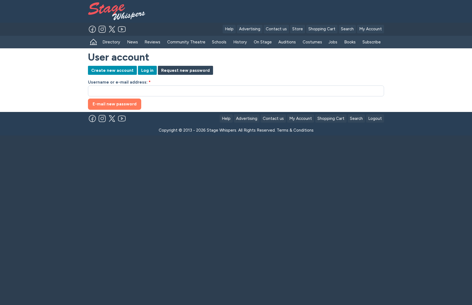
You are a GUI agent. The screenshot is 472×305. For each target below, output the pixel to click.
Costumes (312, 42)
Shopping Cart (321, 28)
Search (347, 28)
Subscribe (371, 42)
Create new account (112, 70)
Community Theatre (186, 42)
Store (297, 28)
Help (229, 28)
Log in (147, 70)
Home (93, 42)
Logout (375, 118)
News (132, 42)
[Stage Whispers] (119, 11)
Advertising (249, 28)
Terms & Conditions (295, 130)
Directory (111, 42)
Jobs (333, 42)
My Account (370, 28)
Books (350, 42)
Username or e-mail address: (119, 82)
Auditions (287, 42)
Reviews (152, 42)
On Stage (263, 42)
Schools (219, 42)
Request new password (185, 70)
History (240, 42)
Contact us (276, 28)
